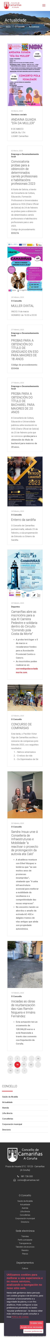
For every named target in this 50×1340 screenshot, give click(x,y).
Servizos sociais (19, 114)
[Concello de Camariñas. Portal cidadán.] (12, 5)
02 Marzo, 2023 (17, 151)
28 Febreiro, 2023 (17, 297)
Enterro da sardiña (23, 520)
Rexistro (25, 1250)
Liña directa (7, 1113)
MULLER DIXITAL (22, 306)
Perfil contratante (25, 1240)
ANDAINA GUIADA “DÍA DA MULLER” (23, 121)
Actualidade (7, 1102)
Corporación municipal (12, 1124)
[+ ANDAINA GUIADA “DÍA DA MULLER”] (25, 74)
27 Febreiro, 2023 (17, 330)
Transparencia (25, 1243)
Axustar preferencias (33, 1331)
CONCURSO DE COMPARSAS (21, 726)
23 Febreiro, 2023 (17, 603)
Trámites (25, 1236)
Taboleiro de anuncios (25, 1247)
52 (31, 1065)
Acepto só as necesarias (31, 1327)
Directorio (6, 1130)
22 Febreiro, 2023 (17, 716)
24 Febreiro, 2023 (17, 511)
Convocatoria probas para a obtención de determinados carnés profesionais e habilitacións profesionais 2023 (24, 173)
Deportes (15, 607)
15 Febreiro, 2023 (17, 993)
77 (17, 1071)
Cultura (25, 1268)
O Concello (16, 301)
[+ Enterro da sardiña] (25, 481)
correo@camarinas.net (28, 1180)
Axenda (5, 1108)
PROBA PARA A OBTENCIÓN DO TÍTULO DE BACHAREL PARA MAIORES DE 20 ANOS (23, 403)
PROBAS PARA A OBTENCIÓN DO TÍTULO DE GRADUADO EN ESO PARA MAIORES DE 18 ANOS (24, 350)
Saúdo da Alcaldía (10, 1097)
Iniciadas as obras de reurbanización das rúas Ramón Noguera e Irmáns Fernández (23, 1009)
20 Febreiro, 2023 (17, 823)
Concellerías (7, 1119)
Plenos (25, 1254)
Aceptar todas (36, 1323)
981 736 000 (27, 1176)
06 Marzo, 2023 (17, 111)
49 (10, 1065)
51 (24, 1065)
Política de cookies (20, 1316)
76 (10, 1071)
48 (38, 1059)
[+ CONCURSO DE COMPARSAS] (25, 697)
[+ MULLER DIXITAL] (25, 267)
